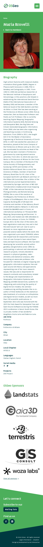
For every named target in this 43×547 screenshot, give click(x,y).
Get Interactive (34, 542)
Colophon (36, 540)
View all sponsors (10, 479)
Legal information (25, 540)
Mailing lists (11, 509)
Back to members (13, 30)
